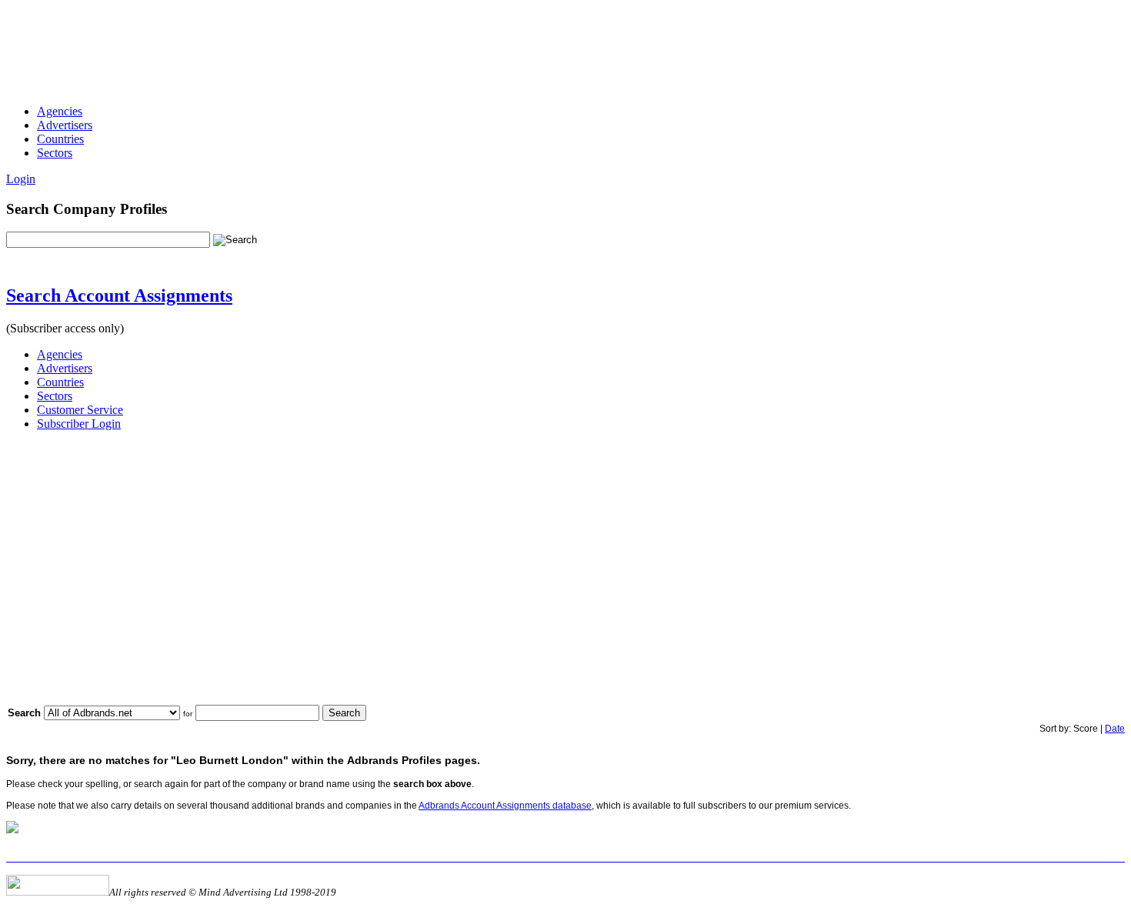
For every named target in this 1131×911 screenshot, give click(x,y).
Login (20, 178)
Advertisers (64, 125)
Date (1115, 728)
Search (344, 713)
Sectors (54, 152)
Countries (60, 138)
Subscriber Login (79, 423)
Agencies (59, 111)
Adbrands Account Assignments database (505, 805)
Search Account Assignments (119, 295)
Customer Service (80, 409)
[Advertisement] (286, 40)
